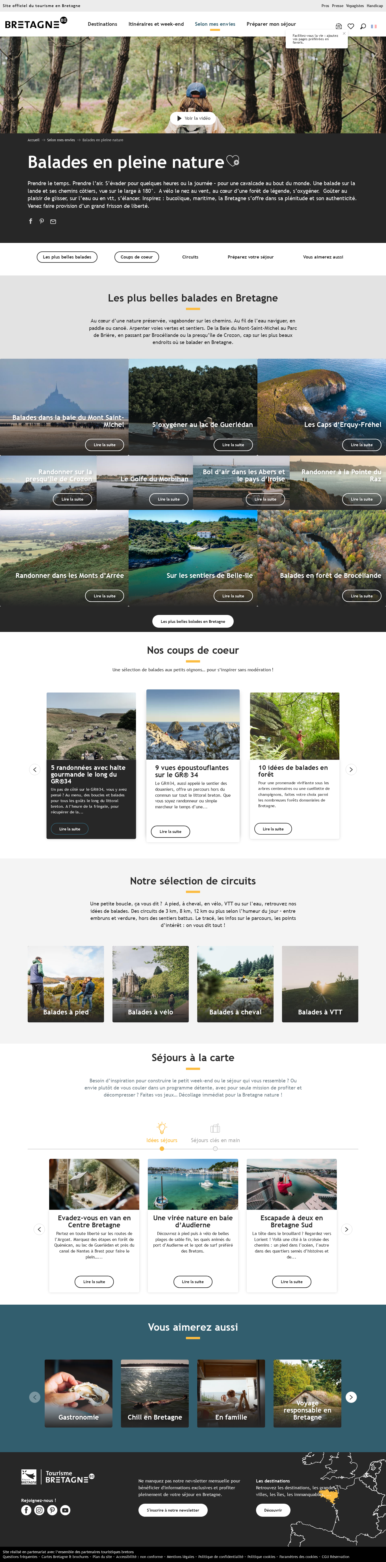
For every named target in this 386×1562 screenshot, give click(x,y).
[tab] (162, 1132)
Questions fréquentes (20, 1557)
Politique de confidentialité (220, 1557)
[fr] (374, 26)
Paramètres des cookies (298, 1557)
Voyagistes (355, 6)
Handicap (375, 6)
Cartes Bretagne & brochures (65, 1557)
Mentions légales (180, 1557)
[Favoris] (351, 26)
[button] (363, 26)
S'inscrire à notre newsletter (173, 1510)
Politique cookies (261, 1557)
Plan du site (102, 1557)
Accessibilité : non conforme (139, 1557)
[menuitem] (36, 24)
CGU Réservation (335, 1557)
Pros (325, 6)
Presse (337, 6)
